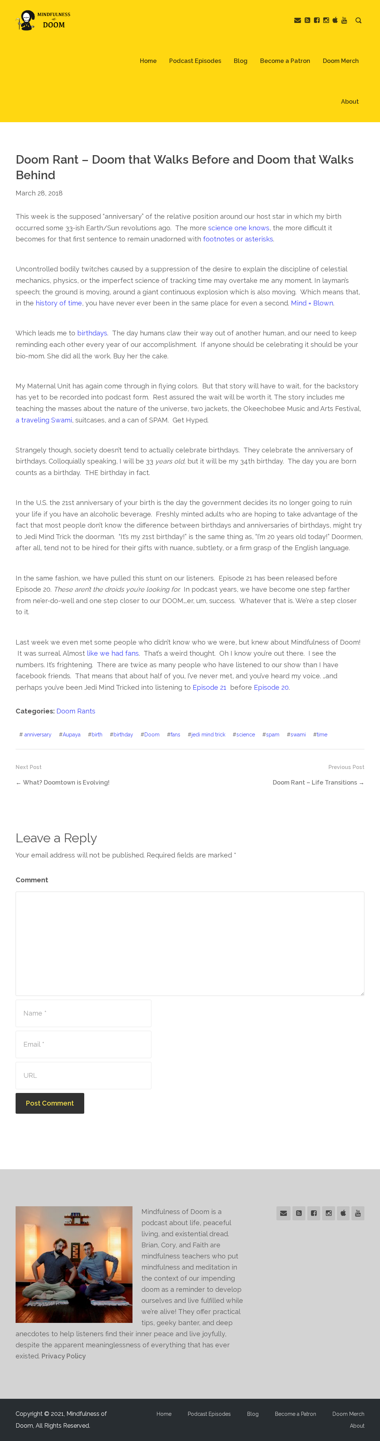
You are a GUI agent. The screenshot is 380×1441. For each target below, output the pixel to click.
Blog (241, 60)
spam (272, 735)
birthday (123, 735)
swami (298, 735)
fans (175, 735)
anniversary (38, 735)
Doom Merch (341, 60)
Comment (32, 880)
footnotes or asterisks (238, 239)
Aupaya (72, 735)
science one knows (238, 228)
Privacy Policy (64, 1356)
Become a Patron (285, 60)
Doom (152, 735)
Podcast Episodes (195, 60)
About (350, 101)
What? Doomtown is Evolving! (66, 782)
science (245, 735)
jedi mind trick (208, 735)
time (322, 735)
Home (148, 60)
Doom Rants (75, 711)
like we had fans (113, 653)
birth (97, 735)
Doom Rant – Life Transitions (315, 782)
